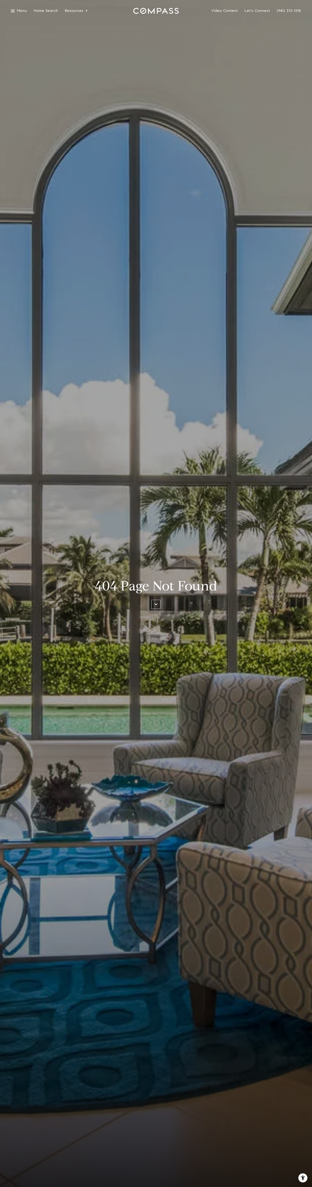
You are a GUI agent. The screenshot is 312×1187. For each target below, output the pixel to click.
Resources (74, 11)
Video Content (224, 11)
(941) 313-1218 (289, 11)
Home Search (46, 11)
